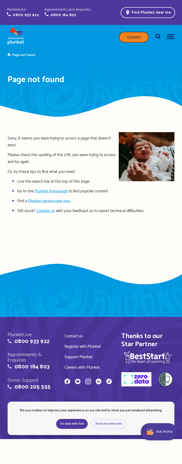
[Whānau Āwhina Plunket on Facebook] (67, 382)
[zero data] (136, 380)
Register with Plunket (82, 346)
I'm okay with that (72, 423)
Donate (134, 37)
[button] (23, 12)
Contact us (45, 210)
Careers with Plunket (82, 367)
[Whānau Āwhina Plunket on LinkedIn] (98, 382)
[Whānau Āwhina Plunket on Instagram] (88, 382)
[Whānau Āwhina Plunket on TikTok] (109, 382)
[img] (147, 357)
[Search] (158, 37)
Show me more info (108, 423)
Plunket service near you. (49, 200)
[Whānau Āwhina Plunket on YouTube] (78, 382)
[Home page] (16, 37)
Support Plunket (78, 357)
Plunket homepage (51, 191)
